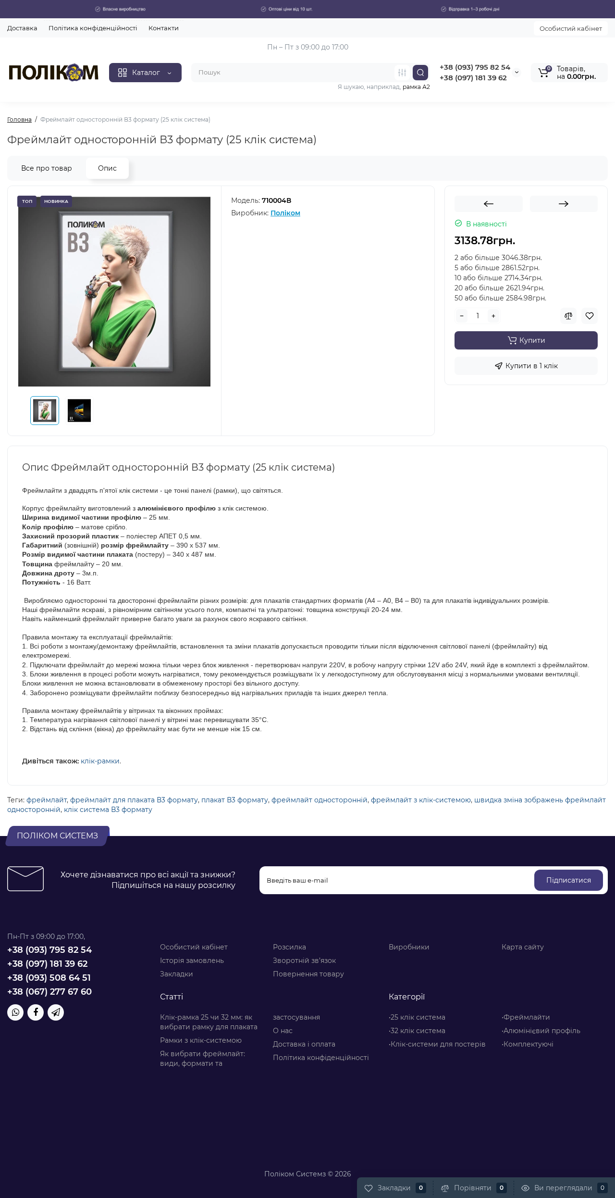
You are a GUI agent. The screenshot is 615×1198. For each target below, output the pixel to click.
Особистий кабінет (571, 28)
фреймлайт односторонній (319, 800)
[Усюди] (402, 72)
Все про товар (46, 168)
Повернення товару (308, 974)
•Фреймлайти (526, 1017)
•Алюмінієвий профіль (541, 1030)
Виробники (409, 947)
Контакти (163, 28)
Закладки (176, 974)
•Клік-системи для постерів (437, 1044)
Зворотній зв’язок (304, 960)
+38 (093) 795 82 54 (475, 67)
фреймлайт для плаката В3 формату (134, 800)
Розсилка (289, 947)
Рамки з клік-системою (201, 1040)
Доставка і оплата (304, 1044)
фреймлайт (46, 800)
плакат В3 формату (234, 800)
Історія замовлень (192, 960)
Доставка (22, 28)
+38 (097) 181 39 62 (473, 77)
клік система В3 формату (108, 809)
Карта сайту (523, 947)
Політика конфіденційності (93, 28)
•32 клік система (417, 1030)
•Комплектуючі (528, 1044)
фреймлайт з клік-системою (421, 800)
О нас (283, 1030)
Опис (107, 168)
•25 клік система (417, 1017)
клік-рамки (100, 761)
